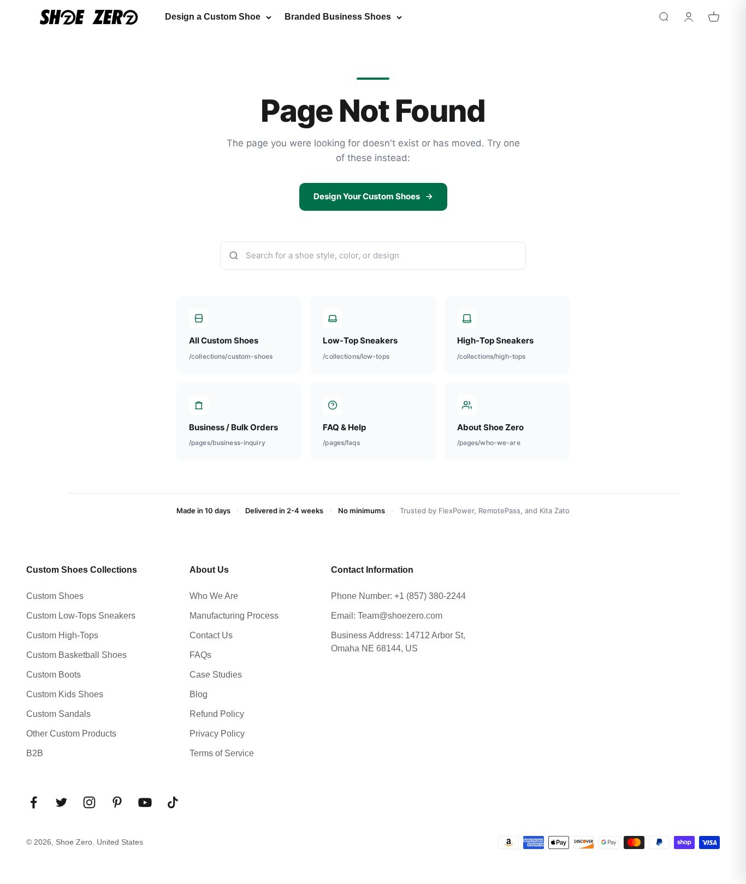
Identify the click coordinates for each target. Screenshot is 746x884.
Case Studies (216, 674)
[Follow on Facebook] (33, 802)
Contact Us (211, 635)
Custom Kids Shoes (64, 694)
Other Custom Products (71, 733)
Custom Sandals (58, 714)
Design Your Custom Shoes (366, 196)
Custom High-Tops (62, 635)
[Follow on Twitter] (61, 802)
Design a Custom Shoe (212, 16)
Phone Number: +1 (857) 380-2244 (398, 596)
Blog (199, 694)
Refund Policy (217, 714)
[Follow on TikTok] (172, 802)
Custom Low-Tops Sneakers (80, 615)
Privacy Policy (217, 733)
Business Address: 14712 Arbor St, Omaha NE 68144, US (398, 642)
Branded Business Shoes (338, 16)
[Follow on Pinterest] (117, 802)
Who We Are (214, 596)
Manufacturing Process (234, 615)
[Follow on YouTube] (145, 802)
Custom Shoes (55, 596)
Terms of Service (222, 753)
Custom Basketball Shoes (76, 655)
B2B (34, 753)
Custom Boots (53, 674)
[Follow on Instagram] (89, 802)
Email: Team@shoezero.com (386, 615)
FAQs (200, 655)
